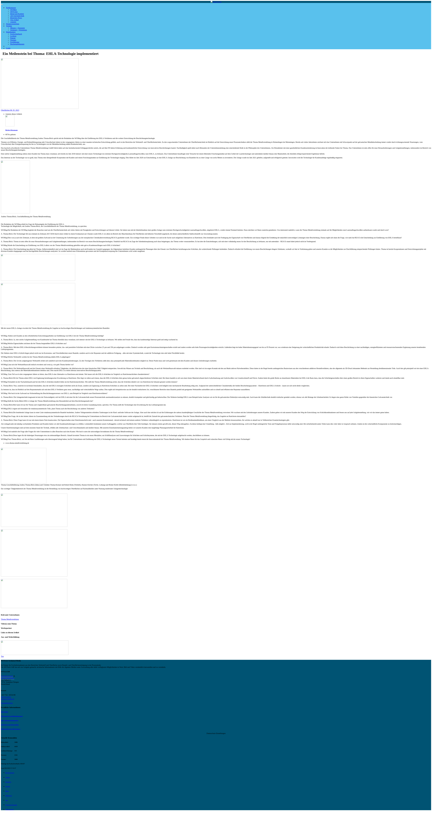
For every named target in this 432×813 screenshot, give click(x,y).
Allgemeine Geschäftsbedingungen (12, 716)
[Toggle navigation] (2, 4)
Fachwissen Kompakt (11, 805)
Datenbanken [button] (11, 32)
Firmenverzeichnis (12, 24)
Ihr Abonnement (9, 772)
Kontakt (7, 786)
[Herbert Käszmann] (9, 126)
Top (2, 656)
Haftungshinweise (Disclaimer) (10, 729)
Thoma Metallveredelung (10, 619)
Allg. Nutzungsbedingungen (9, 720)
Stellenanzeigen (9, 809)
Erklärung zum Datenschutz (10, 725)
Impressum (4, 712)
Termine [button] (9, 26)
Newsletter (8, 782)
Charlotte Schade (7, 676)
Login (8, 48)
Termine (7, 777)
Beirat (7, 791)
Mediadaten (8, 795)
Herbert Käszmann (11, 130)
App (6, 800)
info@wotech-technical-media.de (7, 698)
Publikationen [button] (11, 8)
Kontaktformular (7, 703)
